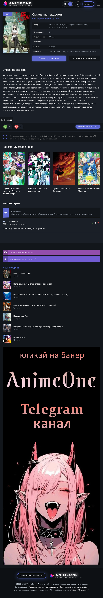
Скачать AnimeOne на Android (22, 252)
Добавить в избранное (86, 58)
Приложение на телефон (88, 127)
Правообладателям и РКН (31, 576)
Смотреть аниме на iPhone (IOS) (23, 259)
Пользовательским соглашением (43, 587)
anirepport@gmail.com (79, 590)
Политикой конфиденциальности (74, 587)
